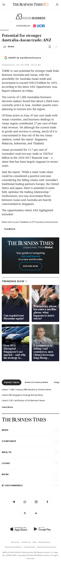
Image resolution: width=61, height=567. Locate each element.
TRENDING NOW (13, 281)
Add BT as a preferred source (24, 57)
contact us (26, 542)
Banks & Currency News (36, 382)
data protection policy (46, 547)
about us (15, 542)
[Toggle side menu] (3, 4)
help (34, 542)
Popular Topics (11, 382)
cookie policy (29, 547)
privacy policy (44, 542)
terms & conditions (13, 547)
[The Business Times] (28, 4)
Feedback (9, 229)
